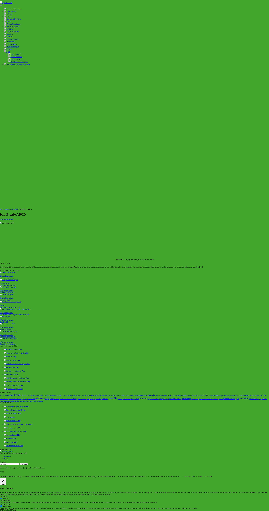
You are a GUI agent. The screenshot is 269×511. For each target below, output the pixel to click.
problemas (209, 399)
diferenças (217, 395)
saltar (265, 399)
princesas (203, 399)
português (198, 399)
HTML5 (40, 398)
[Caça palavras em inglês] (9, 280)
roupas (259, 399)
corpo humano (162, 395)
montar (125, 399)
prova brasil (215, 399)
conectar (136, 395)
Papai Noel (177, 399)
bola (70, 395)
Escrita (2, 305)
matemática (98, 399)
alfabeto (7, 395)
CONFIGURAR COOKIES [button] (192, 476)
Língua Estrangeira (11, 209)
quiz (237, 399)
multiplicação (131, 399)
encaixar (247, 395)
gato (23, 399)
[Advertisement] (134, 192)
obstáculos (155, 399)
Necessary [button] (3, 496)
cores (157, 395)
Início (2, 209)
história (33, 399)
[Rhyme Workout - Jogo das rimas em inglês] (15, 309)
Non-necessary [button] (5, 504)
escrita (263, 395)
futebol (19, 399)
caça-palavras (92, 395)
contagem (141, 395)
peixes (193, 399)
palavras (171, 399)
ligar (77, 399)
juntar (51, 399)
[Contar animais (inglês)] (8, 331)
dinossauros (231, 395)
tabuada (22, 401)
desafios (206, 395)
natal (137, 399)
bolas (73, 395)
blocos (66, 395)
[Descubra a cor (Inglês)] (8, 338)
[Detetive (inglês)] (6, 294)
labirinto (56, 399)
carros (86, 395)
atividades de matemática (56, 395)
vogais (38, 401)
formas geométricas (9, 399)
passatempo (186, 399)
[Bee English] (5, 316)
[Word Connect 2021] (7, 324)
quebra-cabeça (229, 398)
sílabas (17, 401)
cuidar (188, 395)
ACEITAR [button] (208, 476)
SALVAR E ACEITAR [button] (8, 510)
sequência (2, 401)
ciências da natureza (109, 395)
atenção (35, 395)
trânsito (30, 401)
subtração (12, 401)
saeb (263, 399)
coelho (118, 395)
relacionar (253, 399)
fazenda (2, 399)
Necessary (6, 498)
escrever (257, 395)
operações (161, 399)
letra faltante (63, 399)
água (41, 401)
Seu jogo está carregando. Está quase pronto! (139, 259)
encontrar (252, 395)
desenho (212, 395)
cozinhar (173, 395)
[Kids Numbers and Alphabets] (10, 302)
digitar (221, 395)
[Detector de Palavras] (7, 272)
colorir (122, 395)
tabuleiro (26, 401)
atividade (40, 395)
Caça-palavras (4, 283)
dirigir (236, 395)
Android (15, 395)
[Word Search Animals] (8, 287)
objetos (150, 399)
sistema (7, 401)
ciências (101, 395)
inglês (47, 399)
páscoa (221, 399)
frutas (15, 399)
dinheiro (226, 395)
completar (129, 395)
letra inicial (69, 399)
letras (74, 399)
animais (23, 395)
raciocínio (244, 398)
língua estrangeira (84, 399)
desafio (199, 395)
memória (105, 399)
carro (82, 395)
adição (2, 395)
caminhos (78, 395)
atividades (46, 395)
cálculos (193, 395)
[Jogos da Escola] (6, 3)
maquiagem (92, 399)
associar (30, 395)
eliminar (242, 395)
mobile (113, 398)
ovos (166, 399)
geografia (27, 399)
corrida (168, 395)
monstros (120, 399)
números (143, 398)
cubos (185, 395)
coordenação (149, 395)
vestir (34, 401)
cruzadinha (179, 395)
